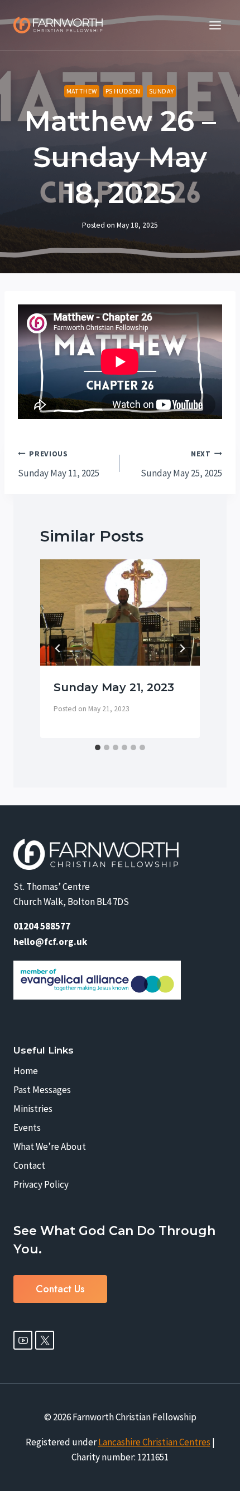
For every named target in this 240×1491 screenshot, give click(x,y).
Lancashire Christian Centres (154, 1442)
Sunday (161, 91)
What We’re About (49, 1146)
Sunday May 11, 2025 (58, 464)
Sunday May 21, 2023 (114, 687)
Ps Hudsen (123, 91)
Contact (29, 1165)
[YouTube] (22, 1340)
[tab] (97, 747)
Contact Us (60, 1289)
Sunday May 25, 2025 (181, 464)
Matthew (81, 91)
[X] (44, 1340)
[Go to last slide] (58, 648)
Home (25, 1071)
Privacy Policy (41, 1184)
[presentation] (120, 612)
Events (27, 1127)
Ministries (32, 1109)
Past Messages (42, 1090)
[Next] (182, 648)
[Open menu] (215, 25)
